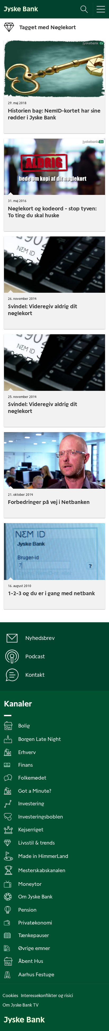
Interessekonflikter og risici (47, 995)
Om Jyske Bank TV (21, 1005)
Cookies (10, 995)
